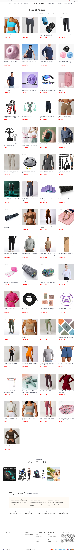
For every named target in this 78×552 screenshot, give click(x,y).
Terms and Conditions (52, 536)
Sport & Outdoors (49, 13)
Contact (12, 0)
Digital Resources (68, 3)
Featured (59, 3)
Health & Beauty (25, 3)
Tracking (37, 541)
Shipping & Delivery (52, 539)
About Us (5, 0)
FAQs (37, 534)
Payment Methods (39, 536)
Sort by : (60, 13)
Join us (39, 459)
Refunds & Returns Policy (53, 541)
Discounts (16, 3)
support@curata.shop (29, 534)
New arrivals (51, 3)
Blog (9, 0)
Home (43, 13)
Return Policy (38, 539)
